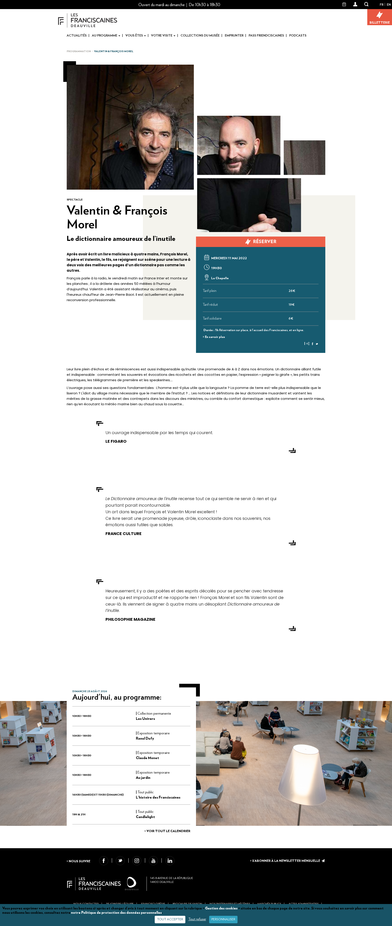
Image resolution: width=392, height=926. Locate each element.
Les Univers (145, 719)
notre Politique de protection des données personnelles (116, 912)
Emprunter (234, 35)
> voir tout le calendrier (167, 831)
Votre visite (162, 35)
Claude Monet (147, 758)
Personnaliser (223, 919)
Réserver (264, 241)
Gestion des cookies (221, 908)
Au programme (105, 35)
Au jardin (143, 777)
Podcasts (297, 35)
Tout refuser (197, 919)
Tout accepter (170, 919)
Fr (381, 4)
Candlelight (145, 817)
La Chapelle (220, 278)
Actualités (77, 35)
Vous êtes (134, 35)
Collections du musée (200, 35)
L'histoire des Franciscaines (158, 797)
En (389, 4)
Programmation (79, 51)
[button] (355, 4)
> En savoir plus (214, 337)
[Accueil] (87, 20)
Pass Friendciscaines (266, 35)
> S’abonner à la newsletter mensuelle (285, 860)
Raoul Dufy (145, 738)
